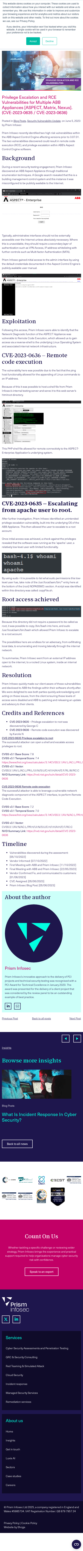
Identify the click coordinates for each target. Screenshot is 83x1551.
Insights (6, 1047)
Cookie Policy (29, 1523)
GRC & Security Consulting (21, 1357)
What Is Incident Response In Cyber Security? (39, 1117)
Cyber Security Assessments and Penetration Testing (37, 1348)
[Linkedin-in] (16, 1319)
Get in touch (13, 1449)
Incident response (16, 1384)
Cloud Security (14, 1375)
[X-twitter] (6, 1319)
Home (9, 1431)
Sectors (10, 1467)
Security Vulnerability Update (44, 121)
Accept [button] (33, 41)
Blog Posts (20, 121)
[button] (65, 1038)
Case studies (13, 1476)
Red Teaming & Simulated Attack (25, 1366)
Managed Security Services (22, 1393)
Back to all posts (41, 1018)
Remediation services (18, 1402)
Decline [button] (50, 41)
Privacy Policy (11, 1523)
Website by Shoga (14, 1527)
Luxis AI (10, 1458)
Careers (10, 1485)
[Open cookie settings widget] (76, 1544)
